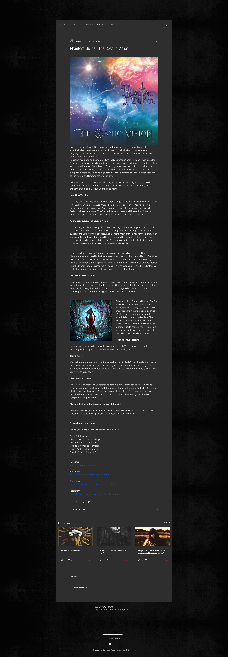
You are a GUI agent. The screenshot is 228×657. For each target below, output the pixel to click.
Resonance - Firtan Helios (70, 550)
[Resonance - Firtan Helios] (75, 536)
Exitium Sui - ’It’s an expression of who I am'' (114, 551)
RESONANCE (75, 25)
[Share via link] (89, 502)
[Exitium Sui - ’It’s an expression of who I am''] (114, 536)
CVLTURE (101, 25)
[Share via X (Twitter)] (77, 502)
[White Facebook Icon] (105, 644)
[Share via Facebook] (71, 502)
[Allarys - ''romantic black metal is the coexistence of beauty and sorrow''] (152, 536)
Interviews (89, 25)
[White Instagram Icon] (109, 644)
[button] (167, 25)
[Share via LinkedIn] (83, 502)
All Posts (61, 25)
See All (167, 523)
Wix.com (131, 650)
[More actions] (156, 41)
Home (112, 25)
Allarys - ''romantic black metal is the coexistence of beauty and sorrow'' (151, 551)
